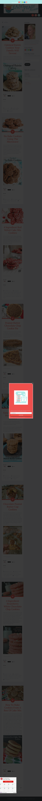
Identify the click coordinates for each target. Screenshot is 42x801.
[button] (14, 792)
